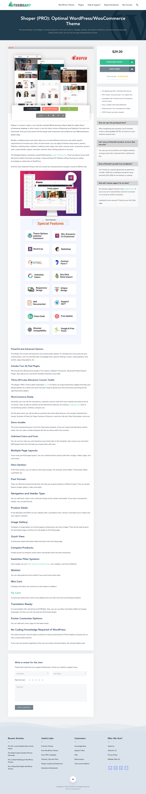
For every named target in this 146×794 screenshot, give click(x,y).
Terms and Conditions (81, 764)
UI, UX (46, 385)
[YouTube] (126, 768)
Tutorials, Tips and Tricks (49, 759)
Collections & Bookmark (49, 768)
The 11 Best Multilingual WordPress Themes (20, 761)
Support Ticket (79, 751)
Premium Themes (47, 746)
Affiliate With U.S (114, 759)
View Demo (114, 69)
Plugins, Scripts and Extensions (52, 764)
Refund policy (79, 759)
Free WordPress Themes (49, 751)
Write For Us (112, 751)
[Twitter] (110, 768)
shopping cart (75, 405)
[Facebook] (116, 768)
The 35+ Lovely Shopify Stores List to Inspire (20, 747)
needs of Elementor (59, 155)
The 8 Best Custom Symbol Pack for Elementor (20, 754)
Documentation (69, 109)
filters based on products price (38, 564)
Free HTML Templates (48, 755)
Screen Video (51, 109)
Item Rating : (112, 76)
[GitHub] (121, 768)
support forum (129, 189)
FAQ (75, 755)
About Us (111, 746)
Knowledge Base (80, 746)
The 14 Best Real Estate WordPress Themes (20, 767)
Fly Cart (15, 593)
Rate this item (20, 680)
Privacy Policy (112, 755)
